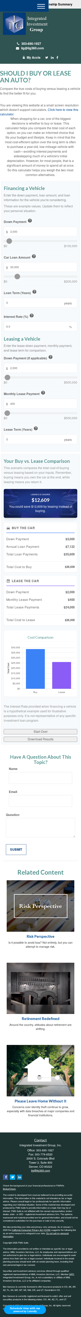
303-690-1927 (31, 43)
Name (13, 769)
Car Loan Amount (20, 257)
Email (13, 792)
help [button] (30, 220)
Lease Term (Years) (21, 429)
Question (12, 815)
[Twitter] (46, 57)
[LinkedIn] (52, 57)
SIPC (71, 1274)
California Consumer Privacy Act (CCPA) (31, 1229)
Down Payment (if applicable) (28, 358)
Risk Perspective (40, 936)
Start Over (41, 731)
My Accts (33, 57)
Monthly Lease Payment (24, 393)
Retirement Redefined (40, 1018)
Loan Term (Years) (20, 292)
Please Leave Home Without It (40, 1101)
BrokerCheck (9, 1188)
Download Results (40, 739)
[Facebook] (57, 57)
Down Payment (18, 221)
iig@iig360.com (32, 48)
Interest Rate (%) (19, 316)
